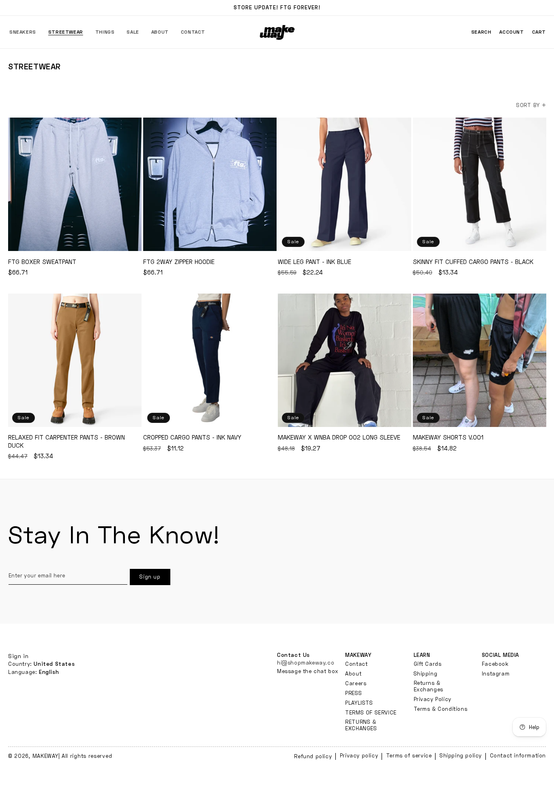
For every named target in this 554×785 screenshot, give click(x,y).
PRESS (353, 692)
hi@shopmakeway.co (305, 662)
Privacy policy (359, 755)
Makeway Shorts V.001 (479, 360)
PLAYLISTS (359, 702)
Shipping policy (461, 755)
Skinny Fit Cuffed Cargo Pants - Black (479, 184)
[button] (22, 32)
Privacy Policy (432, 698)
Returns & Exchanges (428, 685)
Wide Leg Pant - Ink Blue (344, 184)
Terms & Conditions (441, 708)
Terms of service (409, 755)
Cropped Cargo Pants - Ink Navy (210, 360)
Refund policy (313, 756)
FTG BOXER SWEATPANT (75, 184)
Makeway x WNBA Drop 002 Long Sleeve (344, 360)
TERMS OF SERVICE (371, 712)
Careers (355, 683)
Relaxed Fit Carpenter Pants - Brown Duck (75, 360)
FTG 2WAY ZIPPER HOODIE (210, 184)
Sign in (18, 655)
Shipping (426, 673)
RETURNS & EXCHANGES (361, 724)
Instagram (495, 673)
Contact (356, 664)
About (353, 673)
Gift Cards (428, 664)
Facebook (495, 664)
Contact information (518, 755)
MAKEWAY (45, 756)
